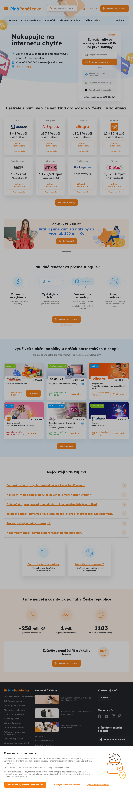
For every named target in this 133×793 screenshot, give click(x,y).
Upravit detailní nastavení (98, 785)
